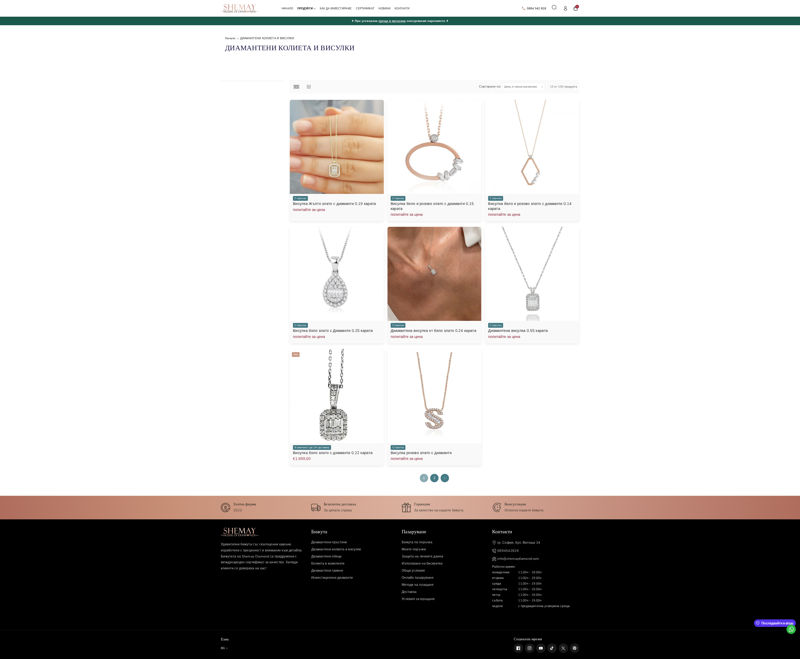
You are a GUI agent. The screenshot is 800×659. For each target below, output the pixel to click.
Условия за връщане (418, 599)
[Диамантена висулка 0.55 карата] (532, 274)
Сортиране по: (490, 86)
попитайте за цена (309, 209)
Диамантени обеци (326, 556)
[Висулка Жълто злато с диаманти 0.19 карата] (337, 147)
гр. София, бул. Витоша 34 (518, 542)
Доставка (409, 592)
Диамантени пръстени (329, 542)
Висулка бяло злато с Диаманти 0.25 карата (333, 330)
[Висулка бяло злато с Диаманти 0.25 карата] (337, 274)
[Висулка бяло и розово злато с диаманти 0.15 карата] (434, 147)
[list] (308, 86)
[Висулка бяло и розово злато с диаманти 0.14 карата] (532, 147)
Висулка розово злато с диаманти (421, 453)
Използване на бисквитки (422, 563)
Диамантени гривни (327, 570)
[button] (306, 8)
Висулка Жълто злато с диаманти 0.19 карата (334, 203)
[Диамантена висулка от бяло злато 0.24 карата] (434, 274)
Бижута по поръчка (417, 542)
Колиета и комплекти (328, 563)
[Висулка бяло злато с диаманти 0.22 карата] (337, 396)
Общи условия (413, 570)
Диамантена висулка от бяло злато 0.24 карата (433, 330)
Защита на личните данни (422, 556)
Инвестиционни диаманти (332, 577)
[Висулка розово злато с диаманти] (434, 396)
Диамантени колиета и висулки (336, 549)
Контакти (502, 531)
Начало (230, 38)
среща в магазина (392, 21)
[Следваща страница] (445, 478)
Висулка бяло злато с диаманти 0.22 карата (332, 453)
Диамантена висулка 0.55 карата (518, 330)
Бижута (319, 531)
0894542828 (508, 551)
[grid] (296, 86)
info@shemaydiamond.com (518, 558)
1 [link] (424, 478)
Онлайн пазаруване (418, 577)
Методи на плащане (418, 584)
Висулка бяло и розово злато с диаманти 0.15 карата (432, 206)
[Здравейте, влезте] (565, 8)
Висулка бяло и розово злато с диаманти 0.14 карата (529, 206)
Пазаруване (414, 531)
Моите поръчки (414, 549)
